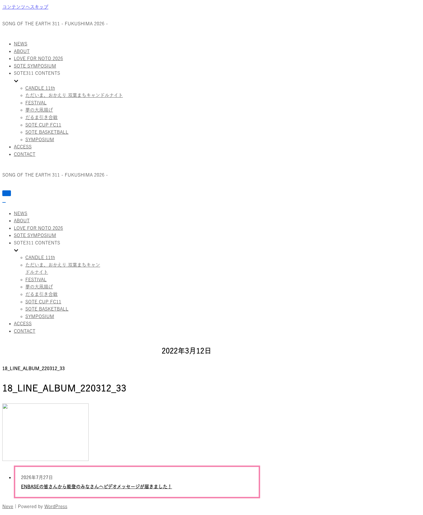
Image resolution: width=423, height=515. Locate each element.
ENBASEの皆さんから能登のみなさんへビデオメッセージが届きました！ (96, 486)
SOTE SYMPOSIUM (35, 66)
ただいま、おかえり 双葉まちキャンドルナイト (74, 95)
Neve (7, 506)
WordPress (55, 506)
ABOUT (22, 51)
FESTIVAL (36, 102)
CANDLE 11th (40, 88)
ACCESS (23, 146)
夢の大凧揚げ (39, 110)
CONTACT (24, 154)
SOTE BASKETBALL (46, 132)
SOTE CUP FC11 (43, 124)
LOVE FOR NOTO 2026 (38, 58)
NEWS (20, 43)
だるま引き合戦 (41, 117)
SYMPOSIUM (39, 139)
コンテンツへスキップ (25, 7)
